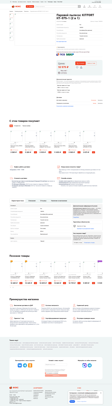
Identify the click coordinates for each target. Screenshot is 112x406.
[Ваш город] (10, 2)
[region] (56, 126)
